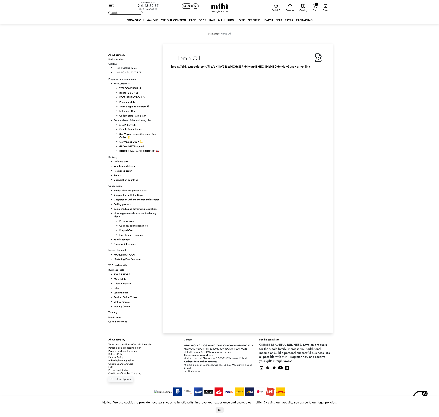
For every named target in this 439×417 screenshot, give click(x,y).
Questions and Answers (120, 364)
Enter (325, 10)
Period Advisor (116, 59)
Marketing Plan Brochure (127, 259)
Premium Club (127, 102)
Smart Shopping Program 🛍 (134, 106)
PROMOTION (135, 20)
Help (110, 367)
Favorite (290, 10)
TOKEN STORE (122, 274)
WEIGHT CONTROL (173, 20)
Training (112, 312)
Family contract (122, 239)
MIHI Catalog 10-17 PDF (129, 72)
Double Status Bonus (130, 129)
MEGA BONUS (127, 125)
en (188, 6)
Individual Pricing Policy (121, 360)
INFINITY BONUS (128, 93)
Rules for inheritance (125, 244)
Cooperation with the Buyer (129, 195)
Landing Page (121, 292)
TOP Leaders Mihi (117, 265)
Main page (214, 33)
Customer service (117, 321)
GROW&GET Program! (131, 146)
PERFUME (253, 20)
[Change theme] (195, 6)
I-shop (117, 288)
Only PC (276, 10)
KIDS (230, 20)
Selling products (122, 204)
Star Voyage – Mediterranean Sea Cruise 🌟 (137, 135)
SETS (279, 20)
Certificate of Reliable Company (124, 373)
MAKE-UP (152, 20)
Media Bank (114, 317)
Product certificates (118, 370)
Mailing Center (122, 306)
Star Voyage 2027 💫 (131, 141)
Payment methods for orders (122, 351)
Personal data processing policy (124, 347)
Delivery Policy (115, 354)
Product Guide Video (125, 297)
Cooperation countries (126, 180)
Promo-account (127, 221)
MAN (221, 20)
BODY (202, 20)
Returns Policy (115, 357)
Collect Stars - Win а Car (132, 115)
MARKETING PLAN (124, 254)
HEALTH (268, 20)
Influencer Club (127, 111)
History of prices (122, 379)
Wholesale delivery (124, 166)
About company (116, 54)
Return (117, 175)
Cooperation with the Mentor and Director (136, 199)
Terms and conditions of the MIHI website (129, 344)
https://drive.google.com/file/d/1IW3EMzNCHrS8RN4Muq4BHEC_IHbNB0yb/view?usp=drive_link (240, 66)
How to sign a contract (131, 235)
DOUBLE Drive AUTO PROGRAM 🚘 (139, 151)
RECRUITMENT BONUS (132, 97)
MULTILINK (120, 279)
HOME (240, 20)
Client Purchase (122, 283)
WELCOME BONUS (130, 88)
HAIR (212, 20)
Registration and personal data (130, 190)
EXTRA (289, 20)
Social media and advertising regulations (135, 209)
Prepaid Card (126, 230)
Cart (315, 7)
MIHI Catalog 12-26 (127, 68)
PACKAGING (304, 20)
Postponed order (123, 170)
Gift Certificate (122, 302)
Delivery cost (121, 161)
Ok (219, 410)
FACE (192, 20)
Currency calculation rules (133, 225)
